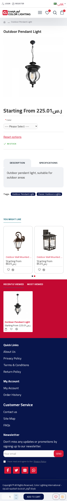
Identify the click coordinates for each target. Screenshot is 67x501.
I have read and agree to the (26, 461)
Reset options (12, 137)
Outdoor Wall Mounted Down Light (41, 257)
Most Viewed (35, 284)
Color (9, 120)
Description (17, 163)
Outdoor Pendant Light (23, 194)
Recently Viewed (13, 284)
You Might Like (12, 219)
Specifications (48, 163)
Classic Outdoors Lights (49, 194)
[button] (32, 276)
